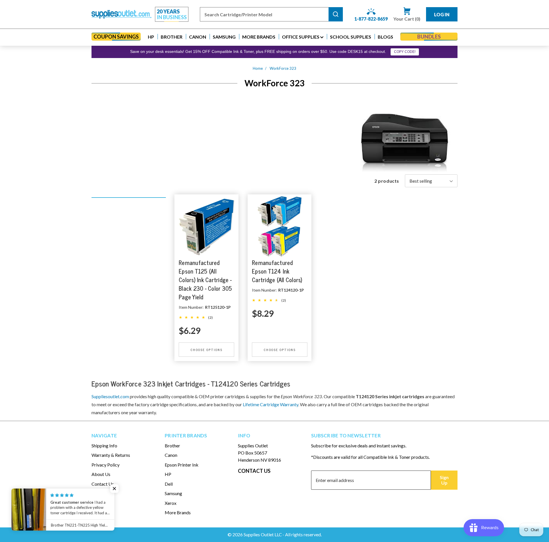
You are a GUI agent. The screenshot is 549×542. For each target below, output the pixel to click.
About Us (101, 474)
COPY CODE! (404, 52)
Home (258, 68)
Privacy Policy (106, 464)
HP (168, 474)
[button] (151, 36)
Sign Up (444, 480)
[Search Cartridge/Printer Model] (336, 14)
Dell (169, 484)
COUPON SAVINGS (116, 36)
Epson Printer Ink (181, 464)
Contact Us (103, 484)
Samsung (173, 493)
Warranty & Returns (111, 455)
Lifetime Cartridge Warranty (270, 404)
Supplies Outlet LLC (263, 534)
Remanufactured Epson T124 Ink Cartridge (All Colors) (277, 271)
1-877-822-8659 (371, 18)
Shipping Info (104, 445)
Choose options (206, 349)
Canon (171, 455)
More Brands (178, 512)
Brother (172, 445)
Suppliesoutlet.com (110, 396)
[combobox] (264, 14)
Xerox (170, 503)
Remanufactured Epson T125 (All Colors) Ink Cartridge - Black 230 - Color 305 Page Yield (205, 279)
